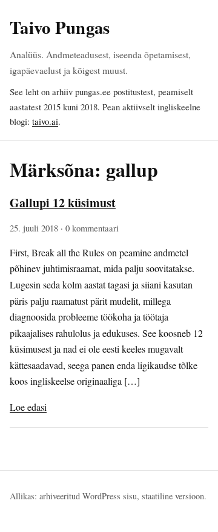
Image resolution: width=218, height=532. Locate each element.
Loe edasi (28, 407)
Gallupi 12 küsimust (63, 202)
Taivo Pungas (60, 27)
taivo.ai (45, 121)
